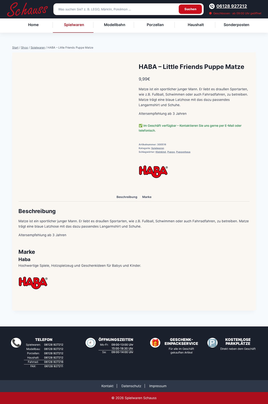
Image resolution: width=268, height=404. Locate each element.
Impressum (158, 386)
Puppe (171, 151)
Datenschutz (131, 386)
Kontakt (107, 386)
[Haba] (153, 171)
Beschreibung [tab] (127, 197)
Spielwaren (157, 148)
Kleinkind (161, 151)
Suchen (190, 9)
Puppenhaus (183, 151)
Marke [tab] (146, 197)
